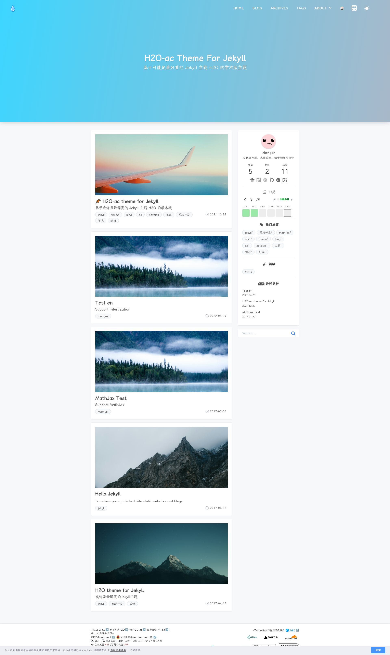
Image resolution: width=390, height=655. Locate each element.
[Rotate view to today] (258, 199)
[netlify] (252, 639)
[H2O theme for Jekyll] (161, 553)
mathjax (103, 316)
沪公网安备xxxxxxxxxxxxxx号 (136, 637)
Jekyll (102, 629)
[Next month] (251, 199)
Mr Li (248, 272)
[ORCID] (265, 180)
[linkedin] (278, 180)
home (239, 8)
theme (115, 214)
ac (140, 214)
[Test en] (161, 266)
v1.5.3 (161, 629)
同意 (378, 650)
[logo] (13, 8)
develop (154, 214)
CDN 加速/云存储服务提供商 (269, 630)
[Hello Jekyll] (161, 457)
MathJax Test (251, 312)
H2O (122, 629)
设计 (132, 603)
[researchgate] (259, 180)
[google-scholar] (252, 180)
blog (257, 8)
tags (301, 8)
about (321, 8)
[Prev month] (245, 199)
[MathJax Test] (161, 361)
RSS (97, 641)
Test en (247, 290)
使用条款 (110, 641)
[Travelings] (354, 10)
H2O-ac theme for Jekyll (258, 301)
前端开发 (184, 214)
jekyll (101, 214)
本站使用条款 (118, 650)
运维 (113, 220)
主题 (169, 214)
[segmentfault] (285, 180)
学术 (101, 220)
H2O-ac (137, 629)
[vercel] (270, 639)
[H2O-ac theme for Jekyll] (161, 164)
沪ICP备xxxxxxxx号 (101, 637)
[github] (272, 180)
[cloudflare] (290, 639)
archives (279, 8)
